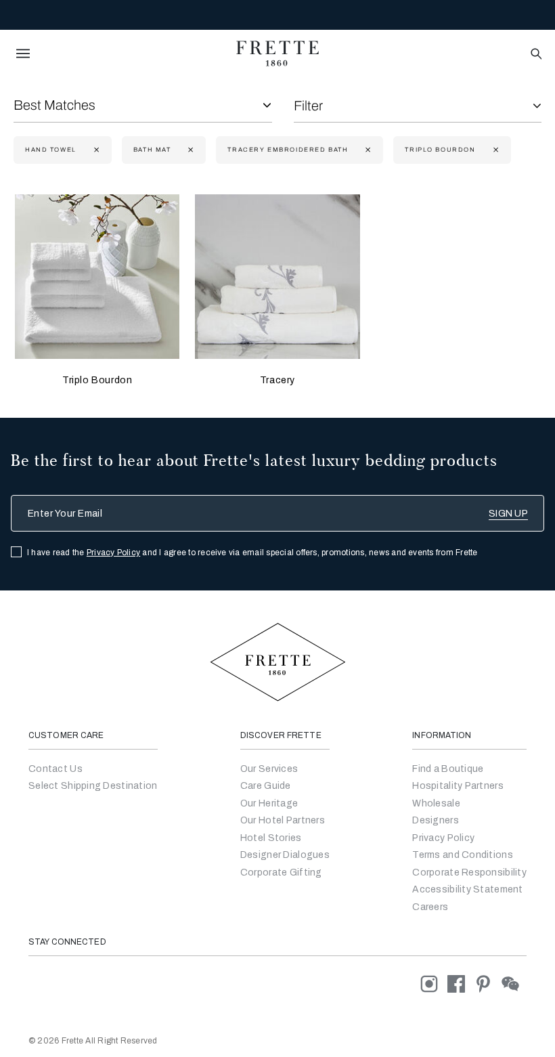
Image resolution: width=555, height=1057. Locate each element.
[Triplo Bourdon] (97, 276)
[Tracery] (277, 276)
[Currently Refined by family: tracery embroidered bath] (366, 150)
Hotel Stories (271, 838)
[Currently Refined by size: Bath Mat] (189, 150)
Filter (308, 105)
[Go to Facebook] (460, 983)
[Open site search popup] (535, 54)
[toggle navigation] (23, 53)
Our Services (269, 769)
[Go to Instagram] (433, 983)
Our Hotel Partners (282, 820)
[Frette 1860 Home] (277, 53)
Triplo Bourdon (97, 380)
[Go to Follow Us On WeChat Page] (514, 983)
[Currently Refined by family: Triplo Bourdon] (494, 150)
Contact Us (55, 769)
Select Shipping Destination (93, 786)
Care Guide (265, 786)
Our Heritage (269, 803)
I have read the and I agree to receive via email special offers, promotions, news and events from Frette (252, 552)
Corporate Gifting (281, 872)
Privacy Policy (113, 552)
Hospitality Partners (458, 786)
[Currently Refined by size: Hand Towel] (95, 150)
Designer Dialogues (285, 855)
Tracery (277, 380)
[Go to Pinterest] (488, 983)
